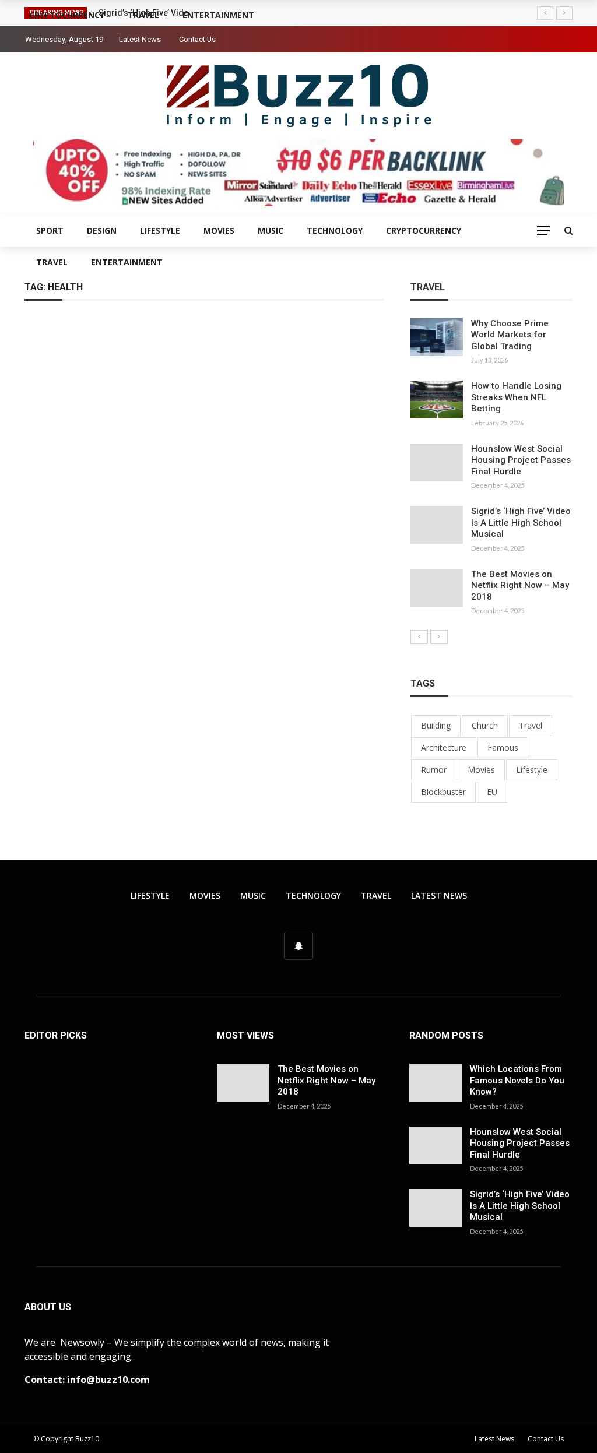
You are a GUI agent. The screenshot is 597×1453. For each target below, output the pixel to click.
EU (492, 791)
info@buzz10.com (108, 1379)
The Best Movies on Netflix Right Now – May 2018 (520, 585)
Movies (218, 230)
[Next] (439, 637)
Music (270, 230)
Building (436, 725)
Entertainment (127, 262)
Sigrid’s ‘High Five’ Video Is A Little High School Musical (521, 522)
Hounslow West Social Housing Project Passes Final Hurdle (521, 460)
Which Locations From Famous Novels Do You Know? (517, 1080)
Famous (502, 747)
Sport (50, 230)
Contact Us (197, 39)
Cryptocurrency (423, 230)
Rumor (434, 769)
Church (485, 725)
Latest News (140, 39)
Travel (52, 262)
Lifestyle (160, 230)
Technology (335, 230)
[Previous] (419, 637)
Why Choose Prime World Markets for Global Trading (510, 334)
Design (102, 230)
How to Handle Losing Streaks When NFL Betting (516, 397)
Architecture (443, 747)
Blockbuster (443, 791)
